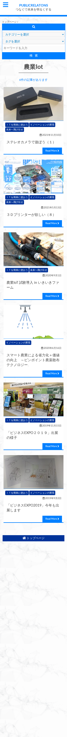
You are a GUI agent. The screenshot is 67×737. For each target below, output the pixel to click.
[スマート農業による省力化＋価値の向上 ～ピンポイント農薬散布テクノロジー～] (33, 322)
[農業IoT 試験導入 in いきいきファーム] (33, 249)
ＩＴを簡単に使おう (17, 125)
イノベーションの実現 (42, 125)
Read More (51, 151)
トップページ (9, 22)
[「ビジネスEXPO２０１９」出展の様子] (33, 399)
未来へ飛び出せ (14, 130)
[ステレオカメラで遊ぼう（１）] (33, 104)
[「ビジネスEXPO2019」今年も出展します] (33, 472)
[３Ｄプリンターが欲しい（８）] (33, 176)
